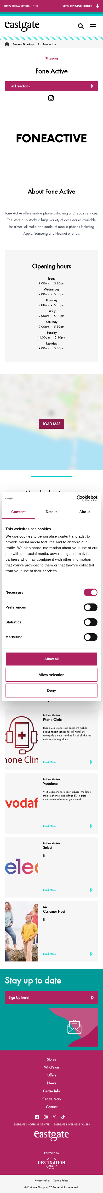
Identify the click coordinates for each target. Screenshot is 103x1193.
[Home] (7, 44)
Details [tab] (51, 512)
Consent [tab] (18, 512)
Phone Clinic (52, 719)
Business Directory (23, 44)
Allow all (51, 659)
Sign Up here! (19, 997)
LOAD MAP (51, 423)
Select (47, 847)
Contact (51, 1107)
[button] (93, 26)
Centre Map (51, 1099)
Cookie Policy (61, 1180)
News (51, 1083)
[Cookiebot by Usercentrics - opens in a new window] (76, 498)
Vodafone (50, 783)
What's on (51, 1067)
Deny (51, 690)
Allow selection (52, 675)
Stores (51, 1059)
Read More (49, 762)
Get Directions (19, 86)
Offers (51, 1075)
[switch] (90, 607)
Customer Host (54, 911)
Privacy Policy (42, 1180)
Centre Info (51, 1091)
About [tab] (84, 512)
